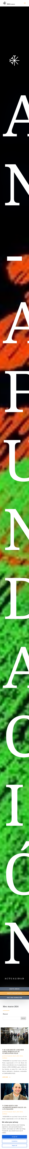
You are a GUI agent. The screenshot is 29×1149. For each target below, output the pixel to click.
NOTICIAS (4, 1058)
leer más (5, 1077)
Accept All (14, 1137)
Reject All (14, 1145)
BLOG (21, 1056)
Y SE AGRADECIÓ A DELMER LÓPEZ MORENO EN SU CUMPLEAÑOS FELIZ (13, 1051)
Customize (14, 1141)
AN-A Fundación (8, 1056)
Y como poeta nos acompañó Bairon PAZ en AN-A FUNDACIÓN (14, 1107)
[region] (14, 1134)
